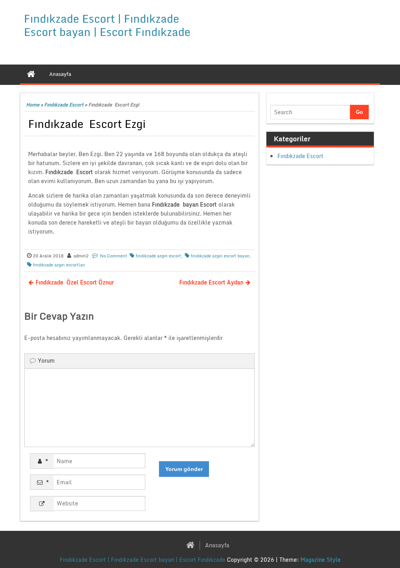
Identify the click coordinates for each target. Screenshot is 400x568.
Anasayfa (217, 545)
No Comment (113, 255)
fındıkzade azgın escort (158, 255)
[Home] (31, 74)
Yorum (46, 360)
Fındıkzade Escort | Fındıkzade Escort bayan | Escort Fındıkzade (107, 25)
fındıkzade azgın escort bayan (220, 255)
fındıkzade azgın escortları (59, 264)
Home (32, 104)
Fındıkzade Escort (64, 104)
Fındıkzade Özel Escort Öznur (75, 282)
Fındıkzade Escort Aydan (211, 282)
